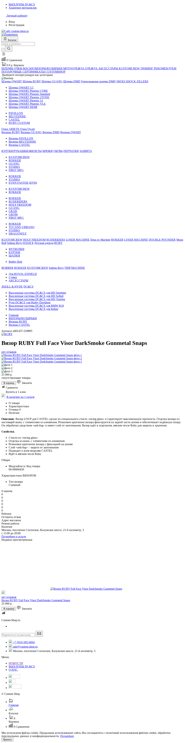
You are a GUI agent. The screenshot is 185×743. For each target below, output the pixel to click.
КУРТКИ (14, 252)
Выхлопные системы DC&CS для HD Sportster (37, 292)
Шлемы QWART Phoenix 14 (26, 100)
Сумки (13, 277)
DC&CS (28, 286)
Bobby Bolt (15, 261)
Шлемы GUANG (52, 81)
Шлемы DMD (71, 81)
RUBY (58, 242)
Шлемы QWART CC (21, 87)
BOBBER (7, 267)
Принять (7, 739)
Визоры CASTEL (19, 144)
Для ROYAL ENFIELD (23, 273)
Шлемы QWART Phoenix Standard (29, 94)
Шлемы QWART (11, 81)
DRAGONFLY (18, 233)
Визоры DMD (51, 132)
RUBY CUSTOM (19, 122)
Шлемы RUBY (32, 81)
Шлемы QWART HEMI (23, 107)
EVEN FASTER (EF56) (23, 182)
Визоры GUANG (31, 132)
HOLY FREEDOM (20, 204)
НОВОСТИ (16, 663)
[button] (3, 55)
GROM (13, 214)
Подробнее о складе (13, 536)
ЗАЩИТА (85, 151)
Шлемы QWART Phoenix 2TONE (29, 97)
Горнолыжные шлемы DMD (98, 81)
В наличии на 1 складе (21, 396)
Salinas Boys (14, 242)
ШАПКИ (14, 255)
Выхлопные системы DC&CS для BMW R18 (36, 305)
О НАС (13, 669)
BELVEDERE (17, 116)
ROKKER (15, 160)
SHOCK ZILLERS (137, 81)
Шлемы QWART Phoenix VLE (27, 103)
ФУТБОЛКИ (16, 249)
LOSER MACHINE (78, 239)
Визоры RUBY (10, 132)
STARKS (14, 166)
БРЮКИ (47, 151)
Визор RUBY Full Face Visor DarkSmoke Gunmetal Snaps (35, 600)
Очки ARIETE (10, 129)
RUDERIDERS (18, 201)
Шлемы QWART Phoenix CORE (28, 90)
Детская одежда (43, 242)
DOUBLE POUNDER (162, 239)
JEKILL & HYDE (12, 286)
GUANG (14, 163)
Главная (13, 315)
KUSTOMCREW (19, 157)
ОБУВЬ (58, 151)
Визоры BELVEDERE (22, 141)
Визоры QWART (70, 132)
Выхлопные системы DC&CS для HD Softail (36, 295)
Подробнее (67, 736)
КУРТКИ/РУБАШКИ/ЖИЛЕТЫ (21, 151)
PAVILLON (16, 113)
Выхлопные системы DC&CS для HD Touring (37, 299)
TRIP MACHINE (74, 267)
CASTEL (14, 119)
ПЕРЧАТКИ (71, 151)
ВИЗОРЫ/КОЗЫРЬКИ (23, 318)
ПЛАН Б (28, 242)
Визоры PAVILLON (21, 138)
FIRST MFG (16, 170)
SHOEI (121, 81)
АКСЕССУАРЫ (18, 280)
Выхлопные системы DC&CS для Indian (33, 308)
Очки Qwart (27, 129)
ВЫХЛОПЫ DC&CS (22, 666)
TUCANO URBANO (22, 227)
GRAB (13, 211)
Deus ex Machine (100, 239)
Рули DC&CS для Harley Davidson (29, 302)
